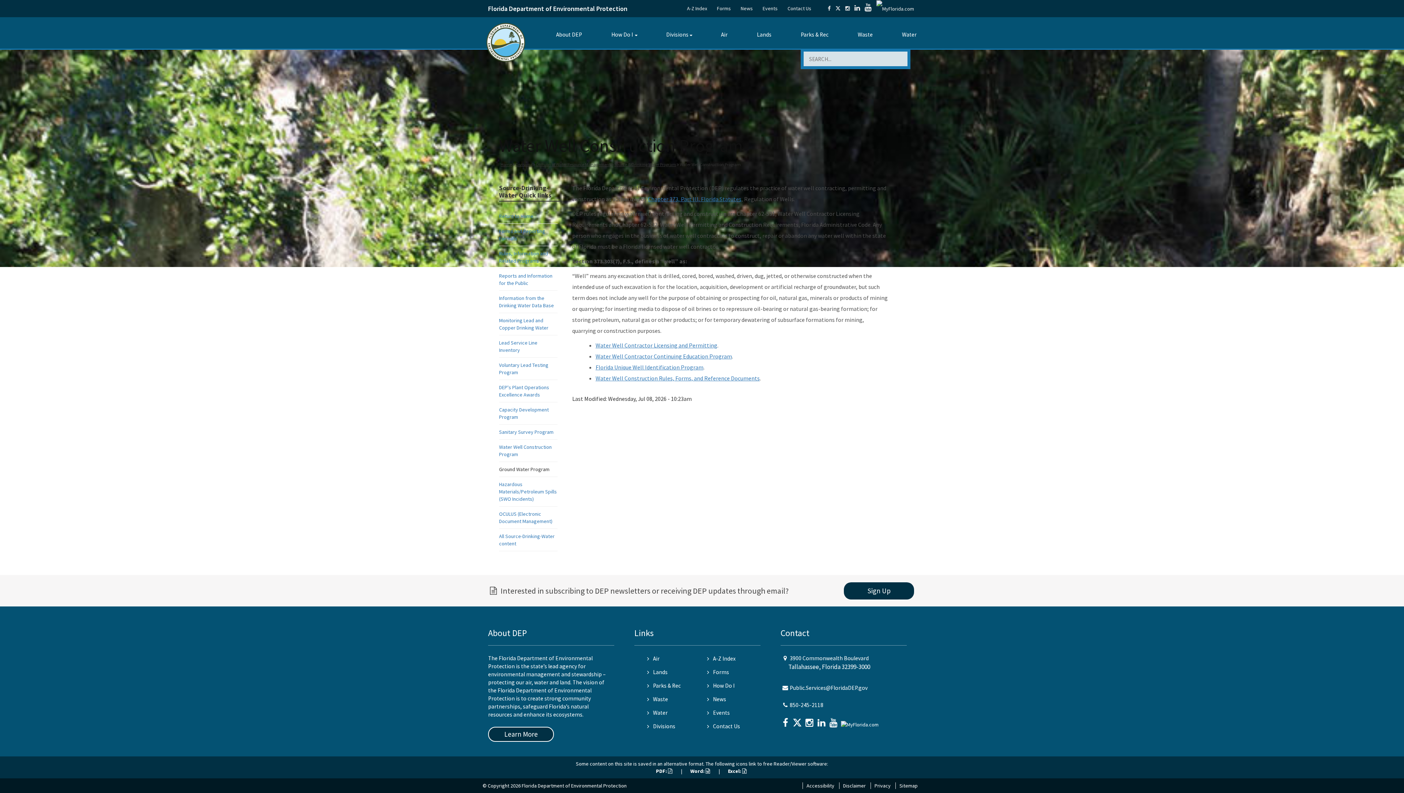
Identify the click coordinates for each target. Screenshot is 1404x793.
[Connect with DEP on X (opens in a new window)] (838, 8)
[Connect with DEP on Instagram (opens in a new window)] (847, 8)
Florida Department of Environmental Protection (557, 8)
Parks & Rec (815, 34)
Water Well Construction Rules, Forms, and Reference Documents (678, 378)
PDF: (662, 771)
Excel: (735, 771)
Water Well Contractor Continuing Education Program (664, 356)
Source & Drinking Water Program (645, 164)
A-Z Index (697, 8)
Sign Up (879, 590)
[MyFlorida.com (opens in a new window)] (895, 8)
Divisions (677, 34)
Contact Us (799, 8)
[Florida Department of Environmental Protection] (506, 42)
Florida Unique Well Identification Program (649, 367)
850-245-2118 (806, 705)
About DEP (569, 34)
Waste (865, 34)
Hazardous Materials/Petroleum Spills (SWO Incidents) (528, 491)
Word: (698, 771)
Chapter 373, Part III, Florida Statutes (694, 199)
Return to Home (516, 216)
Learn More (521, 734)
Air (724, 34)
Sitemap (908, 785)
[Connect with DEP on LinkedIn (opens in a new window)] (857, 8)
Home (506, 164)
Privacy (883, 785)
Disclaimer (854, 785)
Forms (724, 8)
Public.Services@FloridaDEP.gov (829, 687)
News (747, 8)
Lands (764, 34)
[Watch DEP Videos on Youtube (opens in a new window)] (868, 8)
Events (770, 8)
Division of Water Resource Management (573, 164)
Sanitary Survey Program (526, 432)
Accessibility (820, 785)
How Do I (622, 34)
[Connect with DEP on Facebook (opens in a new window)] (829, 8)
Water (909, 34)
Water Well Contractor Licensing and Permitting (656, 345)
